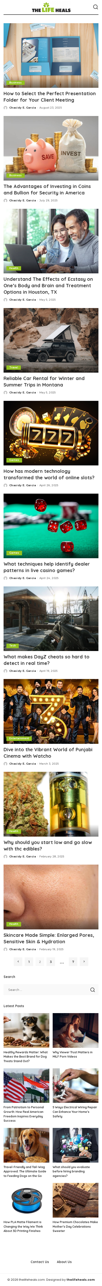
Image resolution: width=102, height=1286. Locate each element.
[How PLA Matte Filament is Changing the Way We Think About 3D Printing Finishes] (26, 1200)
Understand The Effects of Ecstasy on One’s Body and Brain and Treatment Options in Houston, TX (48, 285)
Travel (13, 367)
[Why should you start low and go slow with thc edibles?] (51, 804)
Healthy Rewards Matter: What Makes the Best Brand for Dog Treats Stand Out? (26, 1056)
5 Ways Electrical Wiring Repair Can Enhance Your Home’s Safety (75, 1111)
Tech (12, 645)
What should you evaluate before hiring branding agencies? (71, 1171)
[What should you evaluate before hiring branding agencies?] (75, 1145)
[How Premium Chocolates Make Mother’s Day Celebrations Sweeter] (75, 1200)
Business (15, 82)
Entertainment (19, 738)
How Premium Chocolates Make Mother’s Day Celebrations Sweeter (75, 1226)
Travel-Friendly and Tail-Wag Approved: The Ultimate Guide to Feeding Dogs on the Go (25, 1171)
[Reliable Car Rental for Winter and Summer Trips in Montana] (51, 340)
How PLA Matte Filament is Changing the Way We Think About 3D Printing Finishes (23, 1226)
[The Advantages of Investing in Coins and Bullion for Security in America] (51, 148)
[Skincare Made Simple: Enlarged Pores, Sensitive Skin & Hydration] (51, 897)
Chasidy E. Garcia (22, 107)
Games (14, 460)
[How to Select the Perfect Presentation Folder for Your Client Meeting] (51, 55)
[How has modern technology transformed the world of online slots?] (51, 433)
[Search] (95, 7)
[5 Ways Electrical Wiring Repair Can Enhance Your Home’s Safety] (75, 1085)
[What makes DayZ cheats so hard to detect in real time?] (51, 618)
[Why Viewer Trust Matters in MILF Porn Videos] (75, 1030)
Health (13, 268)
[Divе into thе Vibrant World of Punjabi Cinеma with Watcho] (51, 711)
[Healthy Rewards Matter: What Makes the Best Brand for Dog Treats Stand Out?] (26, 1030)
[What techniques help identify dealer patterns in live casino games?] (51, 526)
